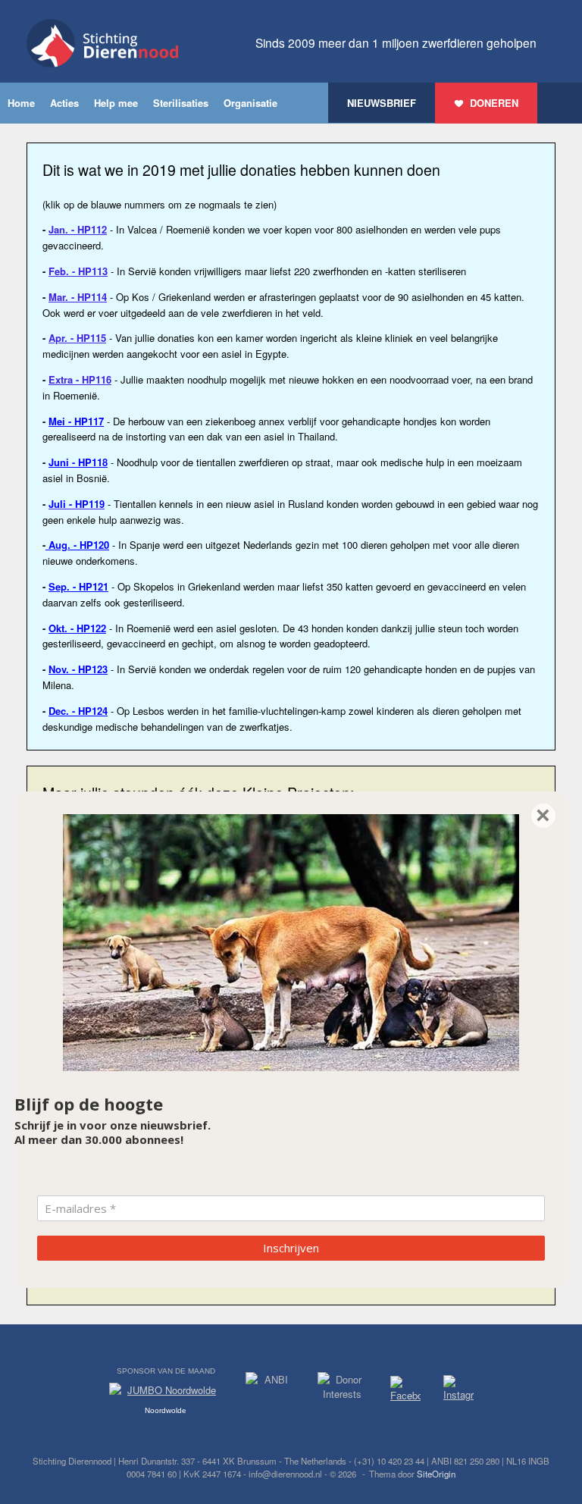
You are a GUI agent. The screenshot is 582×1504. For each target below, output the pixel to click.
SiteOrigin (436, 1474)
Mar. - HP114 (77, 297)
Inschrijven (291, 1247)
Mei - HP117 (76, 421)
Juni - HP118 (78, 462)
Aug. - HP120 (77, 544)
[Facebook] (405, 1391)
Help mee (116, 103)
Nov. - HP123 (78, 669)
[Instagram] (458, 1391)
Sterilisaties (180, 103)
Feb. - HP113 (78, 271)
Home (21, 103)
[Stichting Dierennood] (102, 43)
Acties (64, 103)
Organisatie (250, 103)
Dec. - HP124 (78, 710)
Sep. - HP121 (78, 586)
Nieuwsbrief (381, 103)
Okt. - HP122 (77, 628)
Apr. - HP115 (77, 338)
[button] (559, 103)
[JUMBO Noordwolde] (166, 1394)
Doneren (494, 103)
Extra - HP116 (79, 379)
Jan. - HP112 (77, 229)
